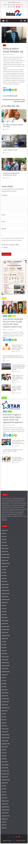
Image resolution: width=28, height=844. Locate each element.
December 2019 (5, 770)
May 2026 (4, 539)
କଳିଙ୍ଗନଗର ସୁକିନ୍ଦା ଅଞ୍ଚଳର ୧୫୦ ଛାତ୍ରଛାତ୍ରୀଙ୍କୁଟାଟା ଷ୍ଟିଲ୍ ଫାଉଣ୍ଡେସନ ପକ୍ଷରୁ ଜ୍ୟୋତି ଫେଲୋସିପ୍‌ (18, 367)
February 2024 (5, 620)
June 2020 (4, 752)
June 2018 (4, 825)
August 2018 (5, 819)
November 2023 (5, 629)
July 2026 (4, 533)
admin (14, 54)
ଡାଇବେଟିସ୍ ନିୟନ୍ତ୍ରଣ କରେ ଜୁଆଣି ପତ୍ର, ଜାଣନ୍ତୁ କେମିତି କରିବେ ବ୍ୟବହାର (13, 100)
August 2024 (5, 602)
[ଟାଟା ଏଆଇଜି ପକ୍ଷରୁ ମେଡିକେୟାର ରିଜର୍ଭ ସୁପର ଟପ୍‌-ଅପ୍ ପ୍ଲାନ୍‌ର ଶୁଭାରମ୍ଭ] (6, 460)
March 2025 (4, 581)
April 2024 (4, 614)
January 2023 (5, 659)
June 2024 (4, 608)
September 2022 (6, 671)
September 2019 (6, 779)
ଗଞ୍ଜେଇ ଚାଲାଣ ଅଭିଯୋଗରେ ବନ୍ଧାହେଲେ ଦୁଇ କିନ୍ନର (11, 174)
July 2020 (4, 749)
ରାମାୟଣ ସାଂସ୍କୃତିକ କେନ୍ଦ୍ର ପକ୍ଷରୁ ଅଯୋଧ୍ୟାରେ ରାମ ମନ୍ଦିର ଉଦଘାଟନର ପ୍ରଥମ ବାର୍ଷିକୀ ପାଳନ (17, 378)
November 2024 (5, 593)
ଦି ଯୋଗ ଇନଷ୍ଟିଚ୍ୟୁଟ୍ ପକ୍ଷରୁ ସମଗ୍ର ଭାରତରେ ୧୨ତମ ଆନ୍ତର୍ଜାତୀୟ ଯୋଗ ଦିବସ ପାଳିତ (18, 442)
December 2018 (5, 807)
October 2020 (5, 740)
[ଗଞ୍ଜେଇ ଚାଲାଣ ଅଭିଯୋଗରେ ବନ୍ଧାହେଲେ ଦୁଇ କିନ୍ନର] (14, 159)
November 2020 (5, 737)
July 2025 (4, 569)
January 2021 (5, 731)
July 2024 (4, 605)
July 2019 (4, 786)
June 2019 (4, 789)
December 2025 (5, 554)
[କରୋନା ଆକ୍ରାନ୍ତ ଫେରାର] (14, 135)
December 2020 (5, 734)
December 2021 (5, 698)
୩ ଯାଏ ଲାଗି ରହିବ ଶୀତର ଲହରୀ (10, 96)
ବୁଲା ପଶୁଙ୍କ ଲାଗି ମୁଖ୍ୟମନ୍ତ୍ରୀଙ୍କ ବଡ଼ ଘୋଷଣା (13, 125)
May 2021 (4, 719)
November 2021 (5, 701)
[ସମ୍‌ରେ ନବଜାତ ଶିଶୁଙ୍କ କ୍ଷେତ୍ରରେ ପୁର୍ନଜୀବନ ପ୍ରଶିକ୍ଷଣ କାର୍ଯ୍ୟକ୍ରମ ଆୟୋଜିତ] (6, 389)
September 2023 (6, 635)
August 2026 (5, 530)
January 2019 (5, 804)
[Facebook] (4, 90)
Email (3, 222)
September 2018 (6, 816)
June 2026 (4, 536)
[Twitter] (7, 90)
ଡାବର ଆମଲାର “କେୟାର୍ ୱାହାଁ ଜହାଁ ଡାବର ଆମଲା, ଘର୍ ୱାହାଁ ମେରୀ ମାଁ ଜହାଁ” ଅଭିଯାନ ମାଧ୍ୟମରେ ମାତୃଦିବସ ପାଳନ (13, 323)
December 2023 (5, 626)
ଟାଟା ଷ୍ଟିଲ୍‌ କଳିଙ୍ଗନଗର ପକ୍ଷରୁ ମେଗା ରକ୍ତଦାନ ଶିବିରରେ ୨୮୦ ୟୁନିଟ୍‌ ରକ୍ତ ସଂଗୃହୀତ (13, 450)
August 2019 (5, 782)
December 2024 (5, 590)
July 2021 (4, 713)
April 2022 (4, 686)
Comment (5, 195)
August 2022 (5, 674)
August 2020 (5, 746)
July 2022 (4, 677)
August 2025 (5, 566)
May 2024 (4, 611)
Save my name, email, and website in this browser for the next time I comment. (13, 239)
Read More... (5, 520)
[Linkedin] (10, 90)
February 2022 (5, 692)
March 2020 (4, 761)
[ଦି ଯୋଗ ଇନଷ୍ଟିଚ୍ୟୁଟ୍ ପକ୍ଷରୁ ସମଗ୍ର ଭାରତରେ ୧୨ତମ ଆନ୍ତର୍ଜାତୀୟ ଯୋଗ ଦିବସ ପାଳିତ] (6, 443)
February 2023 (5, 656)
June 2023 (4, 644)
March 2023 (4, 653)
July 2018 (4, 822)
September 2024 (6, 599)
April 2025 (4, 578)
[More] (15, 90)
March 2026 (4, 545)
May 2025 (4, 575)
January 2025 (5, 587)
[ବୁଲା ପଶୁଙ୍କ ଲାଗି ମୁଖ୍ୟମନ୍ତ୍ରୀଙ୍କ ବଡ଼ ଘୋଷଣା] (14, 110)
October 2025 (5, 560)
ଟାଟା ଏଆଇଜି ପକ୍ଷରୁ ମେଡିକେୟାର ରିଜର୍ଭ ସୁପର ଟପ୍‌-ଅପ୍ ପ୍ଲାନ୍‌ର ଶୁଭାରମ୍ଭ (18, 459)
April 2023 (4, 650)
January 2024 (5, 623)
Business (5, 315)
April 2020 (4, 758)
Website (4, 228)
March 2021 (4, 725)
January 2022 (5, 695)
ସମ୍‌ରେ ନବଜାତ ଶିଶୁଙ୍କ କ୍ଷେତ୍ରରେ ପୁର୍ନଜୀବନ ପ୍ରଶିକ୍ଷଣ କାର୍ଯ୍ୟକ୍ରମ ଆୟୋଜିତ (17, 388)
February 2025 (5, 584)
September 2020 (6, 743)
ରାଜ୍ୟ (4, 45)
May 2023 (4, 647)
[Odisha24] (3, 20)
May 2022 (4, 683)
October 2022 (5, 668)
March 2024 (4, 617)
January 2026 (5, 551)
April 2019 (4, 794)
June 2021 (4, 716)
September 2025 (6, 563)
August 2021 (5, 710)
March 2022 (4, 689)
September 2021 (6, 707)
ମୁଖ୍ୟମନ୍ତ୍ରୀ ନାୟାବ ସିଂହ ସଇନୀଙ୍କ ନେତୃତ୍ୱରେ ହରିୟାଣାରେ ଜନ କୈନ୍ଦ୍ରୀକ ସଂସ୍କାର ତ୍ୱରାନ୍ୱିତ (17, 347)
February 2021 (5, 728)
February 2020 (5, 764)
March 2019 (4, 797)
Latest (14, 315)
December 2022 (5, 662)
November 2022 (5, 665)
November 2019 (5, 773)
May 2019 (4, 792)
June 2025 (4, 572)
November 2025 (5, 557)
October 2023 (5, 632)
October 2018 (5, 813)
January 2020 (5, 767)
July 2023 (4, 641)
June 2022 (4, 680)
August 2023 (5, 638)
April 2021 (4, 722)
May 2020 (4, 755)
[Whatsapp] (13, 90)
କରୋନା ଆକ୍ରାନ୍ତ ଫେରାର (10, 150)
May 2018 (4, 828)
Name (4, 215)
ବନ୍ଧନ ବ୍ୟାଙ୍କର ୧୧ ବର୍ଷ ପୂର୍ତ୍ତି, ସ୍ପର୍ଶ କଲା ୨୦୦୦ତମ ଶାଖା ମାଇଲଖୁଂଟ (15, 5)
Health (10, 315)
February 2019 (5, 801)
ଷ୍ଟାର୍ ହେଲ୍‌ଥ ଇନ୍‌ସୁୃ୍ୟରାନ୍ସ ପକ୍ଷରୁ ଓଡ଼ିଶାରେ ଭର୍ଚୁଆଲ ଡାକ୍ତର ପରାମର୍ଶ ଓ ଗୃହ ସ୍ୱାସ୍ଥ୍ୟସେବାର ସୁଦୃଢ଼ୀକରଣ (13, 418)
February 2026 (5, 548)
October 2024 (5, 596)
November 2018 (5, 810)
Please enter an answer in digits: (10, 244)
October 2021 (5, 704)
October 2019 (5, 776)
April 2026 (4, 542)
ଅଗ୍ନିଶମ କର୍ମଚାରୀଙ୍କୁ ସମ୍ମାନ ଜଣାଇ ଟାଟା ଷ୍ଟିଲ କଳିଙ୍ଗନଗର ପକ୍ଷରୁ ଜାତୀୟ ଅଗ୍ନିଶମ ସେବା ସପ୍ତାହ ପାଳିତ (13, 357)
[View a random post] (24, 20)
